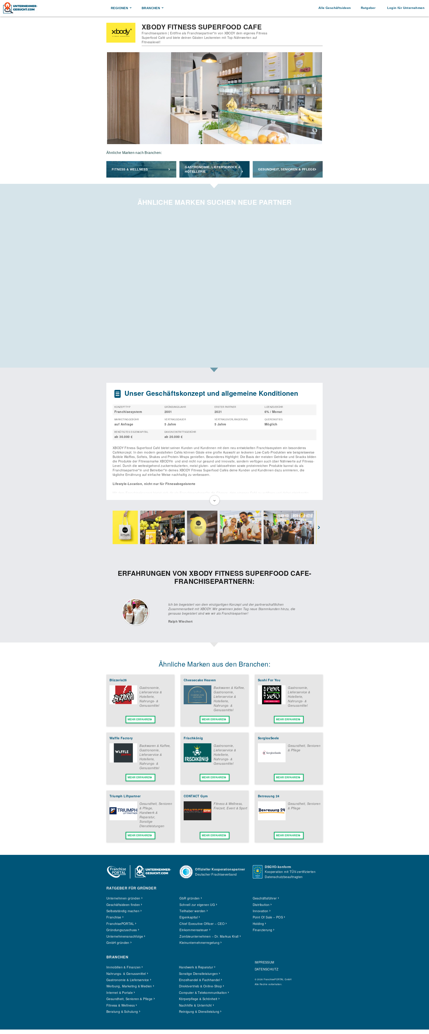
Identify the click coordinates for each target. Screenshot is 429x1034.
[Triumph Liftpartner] (123, 819)
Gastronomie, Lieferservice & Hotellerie (212, 169)
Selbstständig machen (122, 911)
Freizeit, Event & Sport (230, 808)
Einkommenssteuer (193, 930)
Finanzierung (262, 930)
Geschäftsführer (265, 898)
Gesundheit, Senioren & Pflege (286, 169)
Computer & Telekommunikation (203, 992)
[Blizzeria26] (123, 703)
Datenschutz (266, 969)
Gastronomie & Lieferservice (127, 980)
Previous (110, 527)
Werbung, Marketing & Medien (129, 986)
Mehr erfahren (139, 719)
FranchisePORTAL (120, 923)
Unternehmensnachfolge (124, 936)
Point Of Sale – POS (268, 917)
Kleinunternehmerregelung (199, 942)
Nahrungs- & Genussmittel (149, 703)
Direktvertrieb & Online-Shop (200, 986)
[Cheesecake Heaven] (197, 703)
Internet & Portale (119, 992)
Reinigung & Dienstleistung (199, 1011)
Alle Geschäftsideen (334, 8)
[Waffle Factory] (123, 761)
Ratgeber (368, 8)
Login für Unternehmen (406, 8)
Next (319, 527)
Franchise (113, 917)
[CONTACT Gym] (197, 819)
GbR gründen (189, 898)
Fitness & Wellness (130, 169)
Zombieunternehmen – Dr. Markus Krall (208, 936)
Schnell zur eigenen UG (197, 904)
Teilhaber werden (192, 911)
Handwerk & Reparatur (148, 814)
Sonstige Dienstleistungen (151, 823)
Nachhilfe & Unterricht (195, 1005)
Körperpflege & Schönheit (198, 999)
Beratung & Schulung (122, 1011)
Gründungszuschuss (121, 930)
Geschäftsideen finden (123, 904)
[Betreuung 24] (272, 819)
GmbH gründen (117, 942)
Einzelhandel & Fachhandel (199, 980)
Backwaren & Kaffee (229, 687)
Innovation (260, 911)
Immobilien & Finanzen (123, 967)
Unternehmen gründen (123, 898)
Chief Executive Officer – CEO (202, 923)
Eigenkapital (188, 917)
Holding (258, 923)
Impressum (264, 962)
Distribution (261, 904)
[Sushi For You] (272, 703)
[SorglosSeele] (272, 761)
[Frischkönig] (197, 761)
